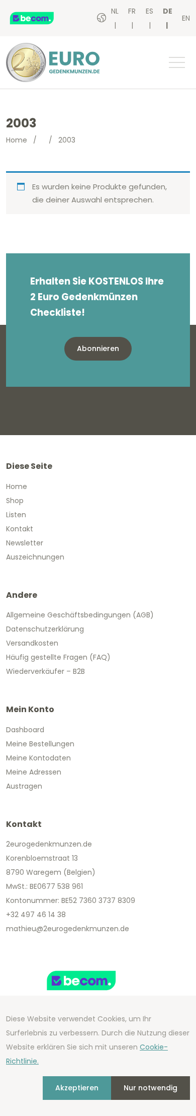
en (186, 18)
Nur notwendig (150, 1088)
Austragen (24, 786)
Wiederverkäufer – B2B (45, 671)
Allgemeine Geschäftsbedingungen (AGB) (80, 615)
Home (16, 140)
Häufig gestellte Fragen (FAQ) (58, 657)
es (149, 11)
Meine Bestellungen (40, 744)
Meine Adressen (33, 772)
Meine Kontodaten (38, 758)
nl (115, 11)
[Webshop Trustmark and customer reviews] (42, 18)
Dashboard (25, 730)
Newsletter (24, 543)
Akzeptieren (77, 1088)
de (167, 11)
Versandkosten (32, 643)
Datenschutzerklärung (45, 629)
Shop (15, 501)
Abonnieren (98, 348)
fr (132, 11)
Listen (16, 515)
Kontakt (19, 529)
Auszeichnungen (35, 557)
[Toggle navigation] (176, 62)
